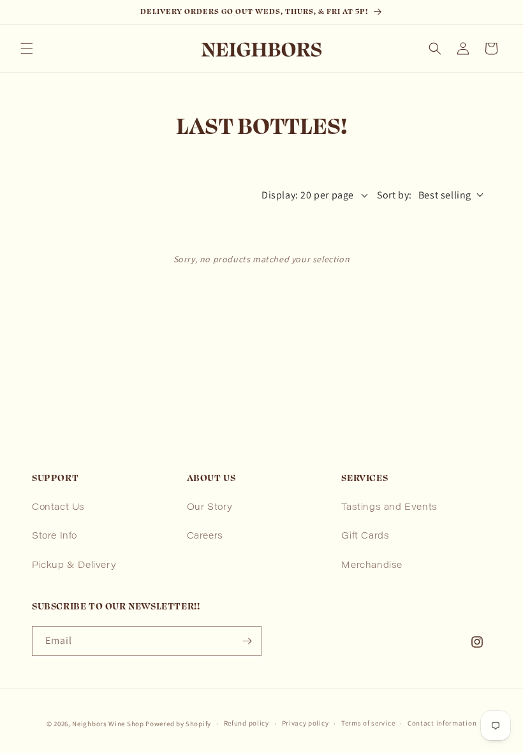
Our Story (210, 507)
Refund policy (246, 723)
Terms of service (368, 723)
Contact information (442, 723)
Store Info (54, 536)
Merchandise (371, 566)
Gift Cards (365, 536)
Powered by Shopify (178, 723)
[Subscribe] (247, 641)
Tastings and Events (389, 507)
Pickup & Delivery (74, 566)
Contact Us (58, 507)
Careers (205, 536)
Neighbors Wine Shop (108, 723)
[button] (27, 48)
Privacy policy (305, 723)
